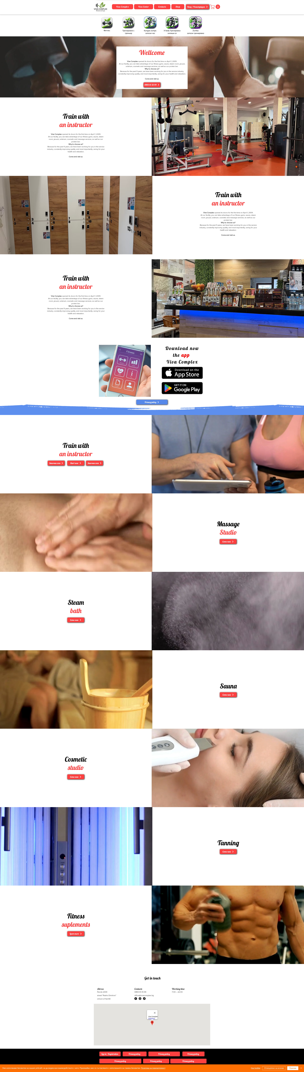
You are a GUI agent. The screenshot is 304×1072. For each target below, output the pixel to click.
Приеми (292, 1068)
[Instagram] (140, 998)
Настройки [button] (255, 1068)
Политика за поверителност (153, 1068)
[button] (215, 7)
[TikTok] (144, 998)
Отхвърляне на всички (274, 1068)
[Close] (301, 1068)
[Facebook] (135, 998)
